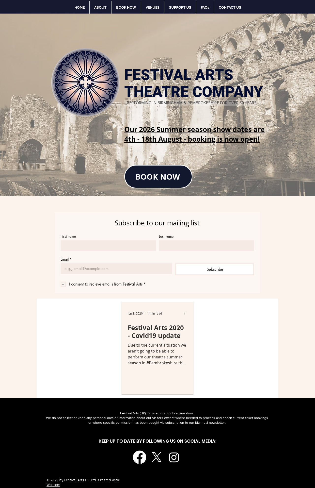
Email (66, 259)
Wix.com (53, 484)
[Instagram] (174, 457)
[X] (156, 457)
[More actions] (186, 313)
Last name (166, 236)
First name (68, 236)
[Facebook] (139, 457)
